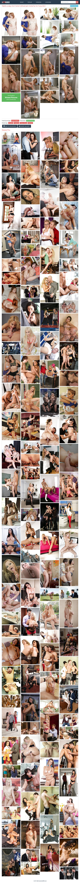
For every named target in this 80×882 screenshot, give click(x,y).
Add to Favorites (10, 126)
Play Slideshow (75, 5)
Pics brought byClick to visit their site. (11, 97)
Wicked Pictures (30, 120)
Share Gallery (25, 126)
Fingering (16, 123)
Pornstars (38, 2)
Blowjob (10, 123)
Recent (22, 2)
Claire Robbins (15, 120)
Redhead (30, 123)
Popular (30, 2)
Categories (48, 2)
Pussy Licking (23, 123)
